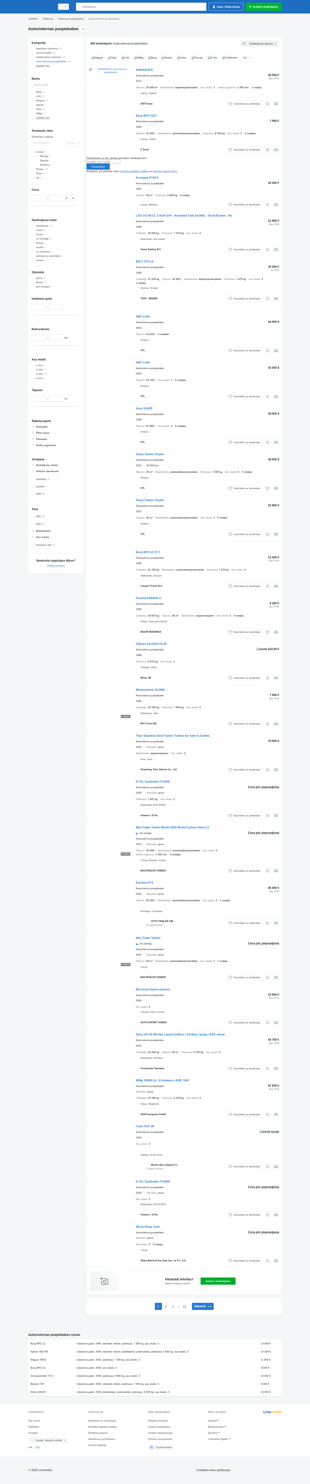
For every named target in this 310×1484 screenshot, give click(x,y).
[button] (267, 103)
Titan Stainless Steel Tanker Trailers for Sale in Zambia (172, 735)
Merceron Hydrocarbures (153, 989)
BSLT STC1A (145, 261)
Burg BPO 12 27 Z (148, 552)
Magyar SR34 (38, 1359)
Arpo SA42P (144, 408)
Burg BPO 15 (37, 1367)
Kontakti (33, 1432)
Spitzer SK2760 (39, 1351)
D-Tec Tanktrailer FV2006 (153, 781)
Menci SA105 (38, 1392)
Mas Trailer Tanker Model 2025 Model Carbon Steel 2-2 (172, 827)
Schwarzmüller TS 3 (41, 1375)
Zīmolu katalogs (97, 1445)
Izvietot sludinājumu (218, 1281)
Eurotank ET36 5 (147, 177)
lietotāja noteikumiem (165, 171)
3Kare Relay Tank (148, 1226)
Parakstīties (98, 166)
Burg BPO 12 (37, 1343)
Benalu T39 (37, 1383)
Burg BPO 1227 (146, 115)
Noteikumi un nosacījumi (102, 1420)
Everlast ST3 (144, 882)
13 (184, 1306)
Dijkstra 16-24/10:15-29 (151, 643)
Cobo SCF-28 (145, 1126)
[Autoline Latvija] (41, 7)
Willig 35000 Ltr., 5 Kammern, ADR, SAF (162, 1080)
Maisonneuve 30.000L (150, 689)
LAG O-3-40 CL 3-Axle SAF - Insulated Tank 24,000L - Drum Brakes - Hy (184, 215)
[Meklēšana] (79, 6)
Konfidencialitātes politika (102, 1426)
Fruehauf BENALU (148, 598)
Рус (38, 1447)
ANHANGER (144, 69)
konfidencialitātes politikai (134, 171)
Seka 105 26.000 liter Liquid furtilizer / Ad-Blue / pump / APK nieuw (180, 1034)
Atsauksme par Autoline (101, 1439)
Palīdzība (34, 1426)
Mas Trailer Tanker (148, 937)
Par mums (34, 1420)
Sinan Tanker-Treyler (150, 454)
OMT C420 (143, 316)
